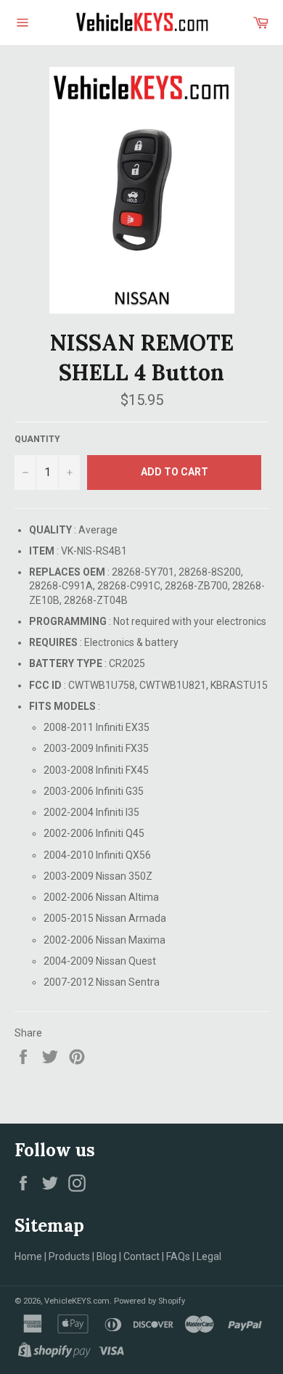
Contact (141, 1256)
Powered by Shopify (149, 1301)
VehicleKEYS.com (77, 1301)
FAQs (178, 1256)
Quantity (37, 439)
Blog (107, 1256)
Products (69, 1256)
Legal (209, 1256)
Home (28, 1256)
